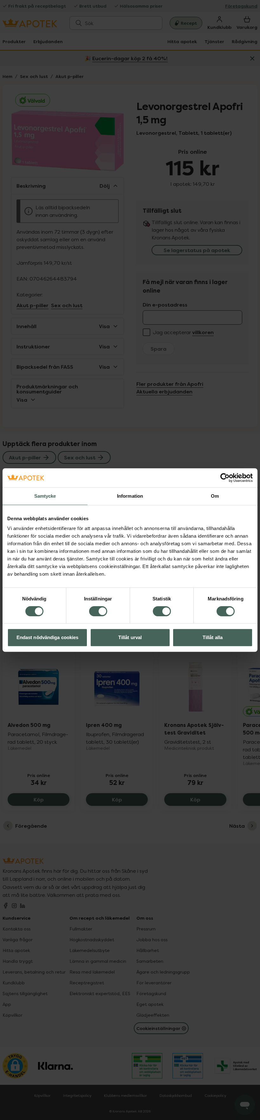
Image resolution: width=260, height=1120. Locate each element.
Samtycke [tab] (45, 496)
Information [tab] (130, 496)
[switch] (98, 611)
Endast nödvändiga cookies (47, 637)
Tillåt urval (130, 637)
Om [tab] (215, 496)
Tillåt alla (213, 637)
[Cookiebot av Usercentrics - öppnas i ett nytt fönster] (225, 477)
